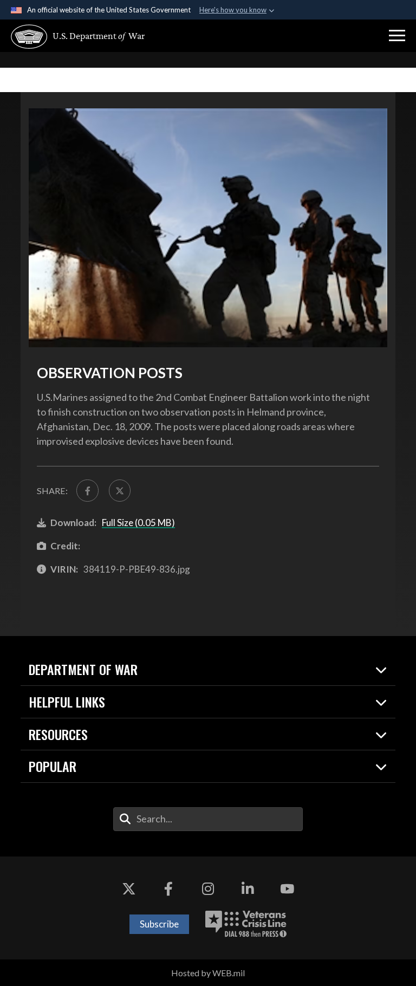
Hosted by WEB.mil (208, 973)
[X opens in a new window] (128, 889)
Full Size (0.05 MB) (138, 522)
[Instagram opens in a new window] (208, 889)
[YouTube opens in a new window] (287, 889)
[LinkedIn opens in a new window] (247, 889)
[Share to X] (120, 490)
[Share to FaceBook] (87, 490)
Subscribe (159, 924)
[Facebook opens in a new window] (168, 889)
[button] (397, 36)
